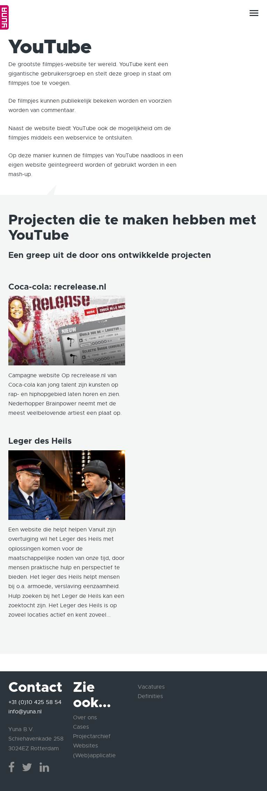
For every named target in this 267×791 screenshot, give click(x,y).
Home (4, 17)
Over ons (85, 717)
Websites (85, 745)
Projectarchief (92, 736)
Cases (81, 726)
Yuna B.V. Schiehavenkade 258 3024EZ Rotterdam (36, 739)
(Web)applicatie (94, 755)
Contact (241, 765)
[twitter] (27, 767)
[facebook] (11, 767)
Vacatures (151, 686)
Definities (150, 696)
